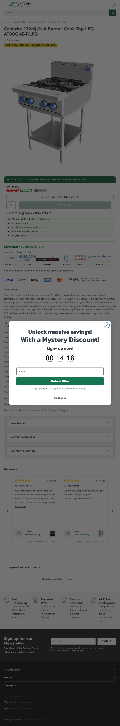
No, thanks (60, 398)
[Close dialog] (107, 325)
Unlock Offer (60, 381)
